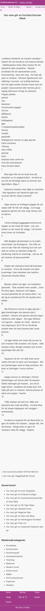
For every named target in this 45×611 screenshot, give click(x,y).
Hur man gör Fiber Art (16, 523)
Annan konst (12, 570)
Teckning (10, 560)
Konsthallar (11, 545)
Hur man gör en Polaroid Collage (21, 494)
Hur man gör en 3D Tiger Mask (20, 505)
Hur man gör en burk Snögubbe (21, 491)
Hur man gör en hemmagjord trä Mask (24, 519)
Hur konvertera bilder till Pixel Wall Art (21, 472)
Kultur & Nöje (26, 2)
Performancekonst (14, 578)
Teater (8, 602)
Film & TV (22, 597)
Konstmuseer (12, 549)
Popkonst (10, 581)
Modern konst (12, 567)
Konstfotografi (12, 552)
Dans (37, 592)
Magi (8, 597)
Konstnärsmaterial (14, 556)
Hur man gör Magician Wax (18, 512)
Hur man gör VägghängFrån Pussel (19, 476)
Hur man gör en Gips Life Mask (20, 516)
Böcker (23, 592)
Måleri (9, 574)
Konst (28, 7)
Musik (37, 597)
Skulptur (10, 585)
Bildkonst (10, 563)
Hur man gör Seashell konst (19, 509)
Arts (2, 7)
